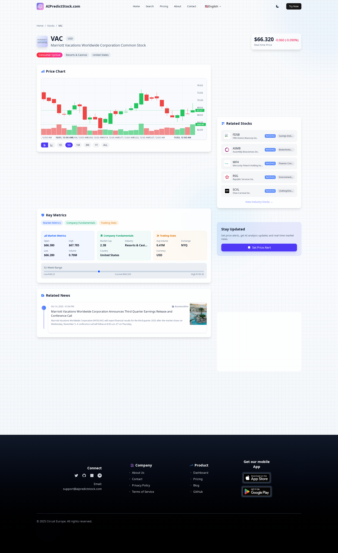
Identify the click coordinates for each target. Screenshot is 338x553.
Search (150, 6)
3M (87, 145)
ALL (105, 145)
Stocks (51, 25)
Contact (191, 6)
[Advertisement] (124, 182)
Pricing (164, 6)
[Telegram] (100, 475)
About (177, 6)
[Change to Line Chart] (51, 145)
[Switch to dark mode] (277, 6)
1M (78, 145)
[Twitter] (76, 475)
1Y (96, 145)
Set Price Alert (261, 247)
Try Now (294, 6)
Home (136, 6)
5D (69, 145)
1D (60, 145)
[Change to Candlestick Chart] (44, 145)
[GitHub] (84, 475)
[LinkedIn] (92, 475)
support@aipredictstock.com (82, 489)
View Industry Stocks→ (259, 201)
